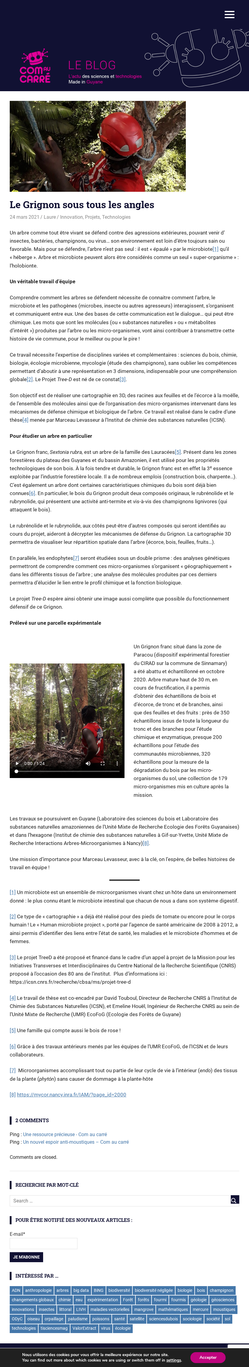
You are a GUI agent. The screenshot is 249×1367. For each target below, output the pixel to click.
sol (227, 1318)
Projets (92, 217)
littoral (65, 1309)
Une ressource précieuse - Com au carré (65, 1134)
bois (201, 1290)
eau (79, 1299)
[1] (216, 249)
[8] (146, 843)
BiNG (99, 1290)
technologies (24, 1328)
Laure (50, 217)
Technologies (116, 217)
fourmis (178, 1299)
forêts (143, 1299)
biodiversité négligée (154, 1290)
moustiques (224, 1309)
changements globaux (33, 1299)
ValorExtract (84, 1328)
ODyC (17, 1318)
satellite (137, 1318)
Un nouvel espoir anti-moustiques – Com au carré (76, 1142)
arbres (62, 1290)
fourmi (160, 1299)
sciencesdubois (163, 1318)
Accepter (208, 1357)
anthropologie (38, 1290)
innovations (23, 1309)
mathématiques (173, 1309)
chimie (65, 1299)
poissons (100, 1318)
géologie (198, 1299)
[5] (178, 452)
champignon (222, 1290)
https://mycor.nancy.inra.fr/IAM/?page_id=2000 (71, 1095)
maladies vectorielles (109, 1309)
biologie (185, 1290)
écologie (123, 1328)
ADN (16, 1290)
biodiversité (119, 1290)
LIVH (81, 1309)
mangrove (143, 1309)
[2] (30, 379)
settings (173, 1360)
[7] (76, 558)
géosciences (222, 1299)
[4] (25, 420)
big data (81, 1290)
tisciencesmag (54, 1328)
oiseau (33, 1318)
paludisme (77, 1318)
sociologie (192, 1318)
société (213, 1318)
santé (119, 1318)
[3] (123, 379)
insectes (46, 1309)
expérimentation (102, 1299)
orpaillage (54, 1318)
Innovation (71, 217)
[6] (32, 493)
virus (105, 1328)
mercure (200, 1309)
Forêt (128, 1299)
